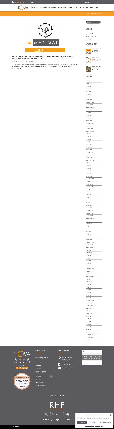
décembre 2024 (90, 123)
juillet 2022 (89, 192)
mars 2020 (88, 263)
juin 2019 (88, 284)
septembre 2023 (90, 160)
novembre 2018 (90, 303)
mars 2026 (88, 94)
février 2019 (89, 295)
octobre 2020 (89, 245)
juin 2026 (88, 86)
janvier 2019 (89, 297)
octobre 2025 (89, 105)
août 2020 (88, 250)
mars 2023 (88, 173)
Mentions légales (99, 426)
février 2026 (89, 97)
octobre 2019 (89, 274)
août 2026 (88, 81)
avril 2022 (88, 200)
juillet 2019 (89, 282)
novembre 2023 (90, 155)
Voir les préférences (105, 422)
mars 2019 (88, 292)
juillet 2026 (89, 83)
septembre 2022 (90, 186)
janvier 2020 (89, 266)
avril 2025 (88, 112)
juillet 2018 (89, 313)
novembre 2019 (90, 271)
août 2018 (88, 311)
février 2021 (89, 237)
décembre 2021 (90, 210)
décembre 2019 (90, 268)
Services (88, 39)
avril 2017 (88, 340)
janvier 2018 (89, 329)
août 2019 (88, 279)
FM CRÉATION (17, 427)
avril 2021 (88, 231)
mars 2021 (88, 234)
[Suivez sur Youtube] (26, 368)
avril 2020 (88, 260)
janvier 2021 (89, 239)
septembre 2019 (90, 276)
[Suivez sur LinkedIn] (23, 368)
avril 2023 (88, 171)
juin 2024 (88, 136)
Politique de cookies (89, 426)
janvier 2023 (89, 176)
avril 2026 (88, 91)
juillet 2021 (89, 223)
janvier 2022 (89, 208)
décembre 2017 (90, 332)
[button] (111, 415)
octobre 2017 (89, 337)
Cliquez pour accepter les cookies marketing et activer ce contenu (92, 357)
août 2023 (88, 163)
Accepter (82, 422)
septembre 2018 (90, 308)
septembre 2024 (90, 131)
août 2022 (88, 189)
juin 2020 (88, 255)
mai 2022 (88, 197)
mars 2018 (88, 324)
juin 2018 (88, 316)
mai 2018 (88, 319)
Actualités (31, 61)
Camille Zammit (17, 61)
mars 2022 (88, 202)
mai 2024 (88, 139)
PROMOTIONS (89, 36)
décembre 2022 (90, 178)
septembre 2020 (90, 247)
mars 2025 (88, 115)
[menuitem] (34, 7)
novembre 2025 (90, 102)
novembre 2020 (90, 242)
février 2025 (89, 118)
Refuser (93, 422)
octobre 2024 (89, 128)
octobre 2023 (89, 157)
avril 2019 (88, 289)
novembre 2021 (90, 213)
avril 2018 (88, 321)
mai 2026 (88, 89)
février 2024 (89, 147)
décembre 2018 (90, 300)
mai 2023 (88, 168)
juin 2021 (88, 226)
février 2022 (89, 205)
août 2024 (88, 134)
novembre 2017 (90, 334)
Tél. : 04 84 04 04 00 (66, 364)
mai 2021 (88, 229)
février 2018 (89, 327)
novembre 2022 (90, 181)
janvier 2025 (89, 120)
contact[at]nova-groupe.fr (67, 368)
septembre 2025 (90, 107)
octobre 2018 (89, 305)
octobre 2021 (89, 216)
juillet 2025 (89, 110)
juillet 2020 (89, 253)
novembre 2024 (90, 126)
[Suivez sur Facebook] (17, 368)
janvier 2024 (89, 149)
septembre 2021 (90, 218)
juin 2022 (88, 194)
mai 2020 (88, 258)
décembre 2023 (90, 152)
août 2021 (88, 221)
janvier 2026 (89, 99)
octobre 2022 (89, 184)
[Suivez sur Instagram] (20, 368)
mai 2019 (88, 287)
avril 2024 (88, 142)
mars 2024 (88, 144)
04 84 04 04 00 (29, 2)
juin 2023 (88, 165)
